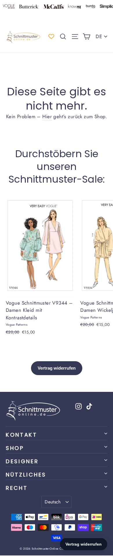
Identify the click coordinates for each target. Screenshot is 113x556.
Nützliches (26, 474)
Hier (47, 116)
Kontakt (21, 434)
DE (99, 36)
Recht (17, 488)
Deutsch (53, 501)
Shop (15, 448)
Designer (22, 461)
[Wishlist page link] (51, 36)
